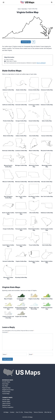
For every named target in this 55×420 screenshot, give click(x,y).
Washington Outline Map (34, 262)
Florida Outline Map (8, 121)
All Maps (6, 412)
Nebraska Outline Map (34, 181)
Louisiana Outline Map (21, 150)
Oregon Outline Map (8, 229)
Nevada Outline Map (46, 181)
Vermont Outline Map (8, 261)
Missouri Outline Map (8, 181)
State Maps (24, 8)
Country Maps (6, 382)
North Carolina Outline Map (8, 213)
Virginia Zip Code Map (21, 316)
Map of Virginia (8, 298)
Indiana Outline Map (21, 135)
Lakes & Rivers (6, 403)
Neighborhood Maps (8, 389)
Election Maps (6, 401)
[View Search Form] (51, 2)
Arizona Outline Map (33, 90)
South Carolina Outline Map (47, 229)
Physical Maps (6, 391)
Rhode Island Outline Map (33, 229)
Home (19, 8)
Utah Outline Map (46, 245)
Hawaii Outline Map (34, 121)
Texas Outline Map (34, 245)
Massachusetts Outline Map (8, 166)
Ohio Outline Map (34, 212)
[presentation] (8, 82)
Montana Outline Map (21, 181)
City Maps (5, 386)
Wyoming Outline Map (21, 277)
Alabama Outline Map (8, 90)
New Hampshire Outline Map (8, 197)
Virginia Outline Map (21, 261)
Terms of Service (38, 412)
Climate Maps (6, 399)
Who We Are (47, 412)
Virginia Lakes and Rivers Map (34, 308)
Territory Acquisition (7, 407)
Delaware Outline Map (47, 104)
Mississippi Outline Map (47, 166)
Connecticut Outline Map (34, 105)
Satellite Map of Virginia (21, 299)
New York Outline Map (47, 196)
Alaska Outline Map (21, 90)
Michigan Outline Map (21, 165)
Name (5, 354)
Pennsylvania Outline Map (21, 229)
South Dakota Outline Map (8, 245)
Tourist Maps (5, 393)
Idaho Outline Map (47, 121)
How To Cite (19, 412)
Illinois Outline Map (8, 135)
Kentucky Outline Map (8, 150)
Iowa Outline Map (34, 135)
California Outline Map (8, 104)
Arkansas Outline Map (47, 90)
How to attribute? (41, 63)
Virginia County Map (33, 298)
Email (31, 354)
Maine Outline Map (34, 150)
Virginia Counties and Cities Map (8, 317)
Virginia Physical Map (47, 298)
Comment (5, 332)
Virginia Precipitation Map (46, 308)
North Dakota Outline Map (21, 213)
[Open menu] (3, 2)
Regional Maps (6, 387)
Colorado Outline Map (21, 104)
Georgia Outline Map (21, 121)
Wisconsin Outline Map (8, 278)
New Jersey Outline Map (21, 197)
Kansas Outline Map (46, 135)
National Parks (6, 405)
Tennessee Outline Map (21, 245)
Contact (12, 412)
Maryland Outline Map (47, 150)
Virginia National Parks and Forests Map (21, 308)
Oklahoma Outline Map (47, 212)
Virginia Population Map (8, 308)
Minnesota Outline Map (34, 166)
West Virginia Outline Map (46, 262)
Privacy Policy (28, 412)
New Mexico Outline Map (34, 197)
